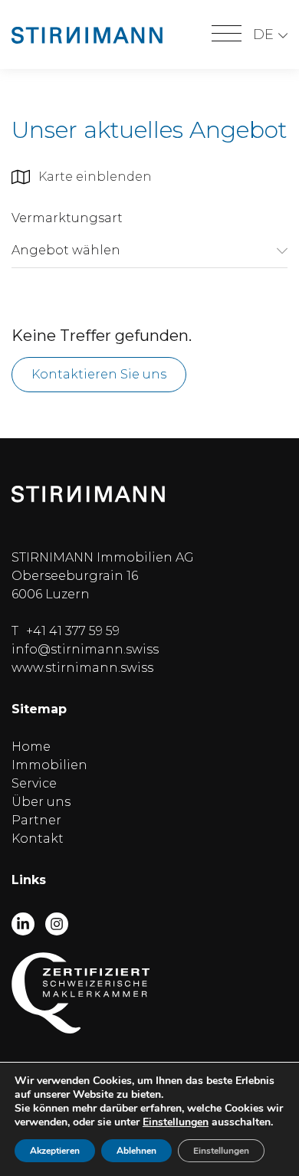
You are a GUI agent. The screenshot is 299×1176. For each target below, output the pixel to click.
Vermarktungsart (67, 218)
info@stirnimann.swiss (85, 649)
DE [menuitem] (263, 34)
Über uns (41, 801)
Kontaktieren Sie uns (98, 374)
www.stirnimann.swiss (82, 667)
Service (34, 783)
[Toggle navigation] (227, 34)
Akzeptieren (55, 1151)
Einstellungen (176, 1122)
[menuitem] (270, 35)
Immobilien (49, 765)
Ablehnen (136, 1151)
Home (31, 746)
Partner (36, 820)
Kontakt (38, 838)
